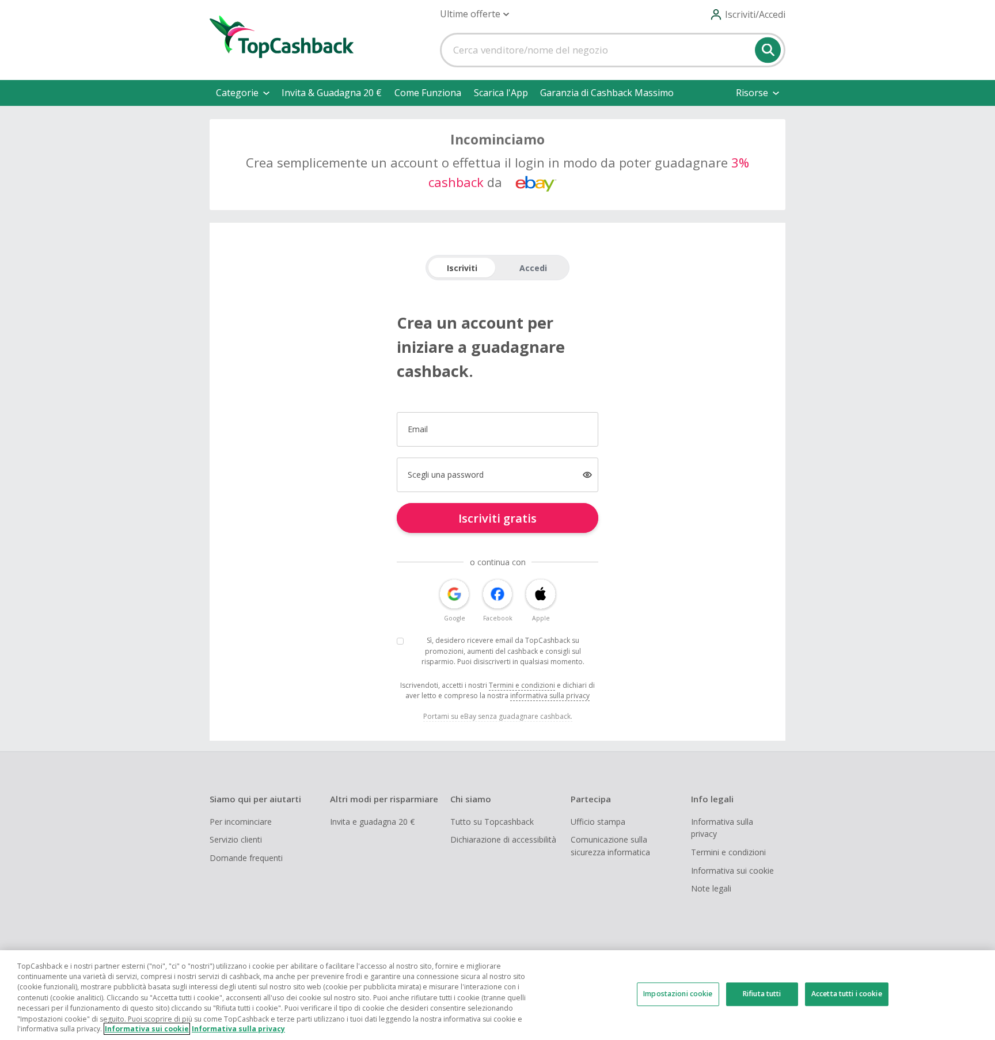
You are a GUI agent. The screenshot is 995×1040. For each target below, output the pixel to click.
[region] (497, 995)
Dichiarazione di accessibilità (503, 839)
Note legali (711, 888)
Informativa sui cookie (732, 870)
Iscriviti (462, 267)
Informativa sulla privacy (722, 828)
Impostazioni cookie (677, 994)
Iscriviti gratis (497, 518)
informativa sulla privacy (550, 695)
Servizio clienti (236, 839)
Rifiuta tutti (762, 994)
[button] (474, 14)
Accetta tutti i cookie (846, 994)
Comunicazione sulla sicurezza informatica (610, 846)
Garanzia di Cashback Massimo (607, 92)
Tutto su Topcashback (492, 821)
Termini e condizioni (522, 685)
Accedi (533, 267)
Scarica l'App (501, 92)
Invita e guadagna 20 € (372, 821)
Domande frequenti (246, 857)
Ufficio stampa (598, 821)
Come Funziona (427, 92)
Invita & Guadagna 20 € (332, 92)
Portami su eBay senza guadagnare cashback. (497, 716)
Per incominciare (241, 821)
